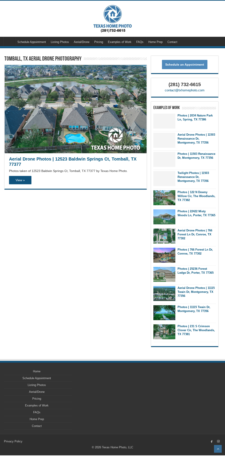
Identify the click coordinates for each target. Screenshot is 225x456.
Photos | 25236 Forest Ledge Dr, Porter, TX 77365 (196, 270)
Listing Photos (60, 42)
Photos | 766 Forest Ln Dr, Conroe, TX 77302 (195, 251)
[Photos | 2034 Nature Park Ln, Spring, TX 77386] (164, 121)
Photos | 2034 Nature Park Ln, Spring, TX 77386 (195, 117)
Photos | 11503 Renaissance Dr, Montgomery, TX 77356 (196, 155)
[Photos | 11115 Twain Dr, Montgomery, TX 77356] (164, 312)
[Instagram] (218, 441)
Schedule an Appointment (184, 64)
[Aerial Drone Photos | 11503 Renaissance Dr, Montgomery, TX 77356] (164, 140)
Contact (172, 42)
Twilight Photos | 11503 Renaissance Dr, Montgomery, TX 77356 (193, 177)
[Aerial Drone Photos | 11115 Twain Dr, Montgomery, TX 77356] (164, 293)
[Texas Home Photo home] (112, 19)
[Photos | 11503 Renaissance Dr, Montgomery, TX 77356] (164, 159)
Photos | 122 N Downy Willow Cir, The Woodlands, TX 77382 (196, 196)
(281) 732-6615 (185, 84)
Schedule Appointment (31, 42)
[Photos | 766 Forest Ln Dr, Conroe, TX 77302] (164, 255)
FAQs (139, 42)
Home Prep (155, 42)
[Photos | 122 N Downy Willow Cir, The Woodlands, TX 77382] (164, 197)
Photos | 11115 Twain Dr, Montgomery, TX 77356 (194, 309)
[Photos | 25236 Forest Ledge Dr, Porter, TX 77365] (164, 274)
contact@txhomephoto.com (185, 90)
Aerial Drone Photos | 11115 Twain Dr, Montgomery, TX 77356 (196, 291)
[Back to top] (218, 449)
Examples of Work (119, 42)
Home (9, 41)
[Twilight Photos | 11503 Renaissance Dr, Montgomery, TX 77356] (164, 178)
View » (20, 180)
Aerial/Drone (81, 42)
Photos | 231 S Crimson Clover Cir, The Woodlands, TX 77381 (196, 330)
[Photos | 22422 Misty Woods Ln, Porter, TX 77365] (164, 216)
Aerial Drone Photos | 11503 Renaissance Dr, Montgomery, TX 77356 (196, 138)
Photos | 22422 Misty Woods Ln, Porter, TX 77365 (196, 213)
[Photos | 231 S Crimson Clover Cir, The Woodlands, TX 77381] (164, 331)
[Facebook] (211, 441)
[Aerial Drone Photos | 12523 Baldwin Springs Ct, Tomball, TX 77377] (75, 109)
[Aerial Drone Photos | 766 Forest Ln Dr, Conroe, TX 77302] (164, 236)
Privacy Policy (13, 441)
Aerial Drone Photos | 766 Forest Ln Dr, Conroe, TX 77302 (195, 234)
